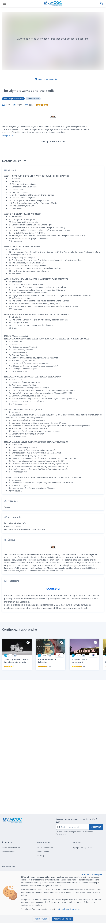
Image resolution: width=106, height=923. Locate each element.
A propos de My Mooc (82, 847)
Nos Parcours (43, 851)
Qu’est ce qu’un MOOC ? (12, 847)
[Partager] (28, 642)
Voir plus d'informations (54, 141)
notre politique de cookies (68, 909)
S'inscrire (96, 827)
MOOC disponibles (45, 847)
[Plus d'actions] (67, 79)
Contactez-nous (8, 851)
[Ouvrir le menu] (4, 4)
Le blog (40, 855)
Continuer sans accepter (91, 874)
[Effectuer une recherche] (102, 4)
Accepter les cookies (62, 919)
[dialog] (53, 897)
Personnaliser (41, 919)
